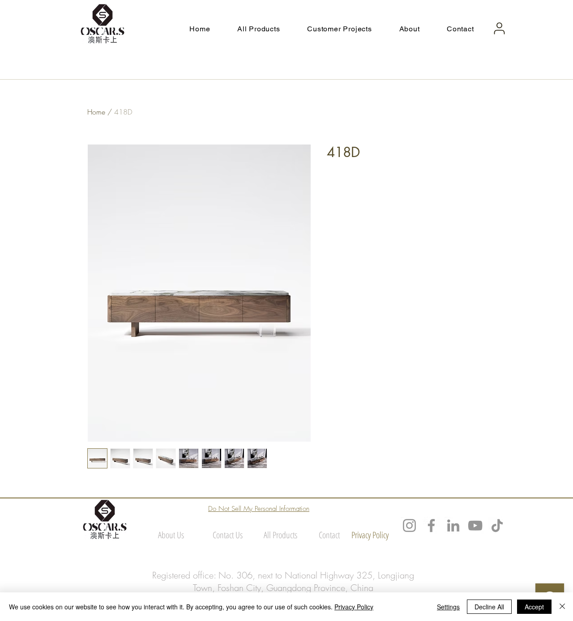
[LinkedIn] (453, 525)
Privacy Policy (353, 606)
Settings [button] (448, 606)
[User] (499, 28)
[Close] (562, 607)
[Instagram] (409, 525)
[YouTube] (475, 525)
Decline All (489, 606)
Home (96, 112)
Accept (534, 606)
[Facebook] (431, 525)
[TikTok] (497, 525)
